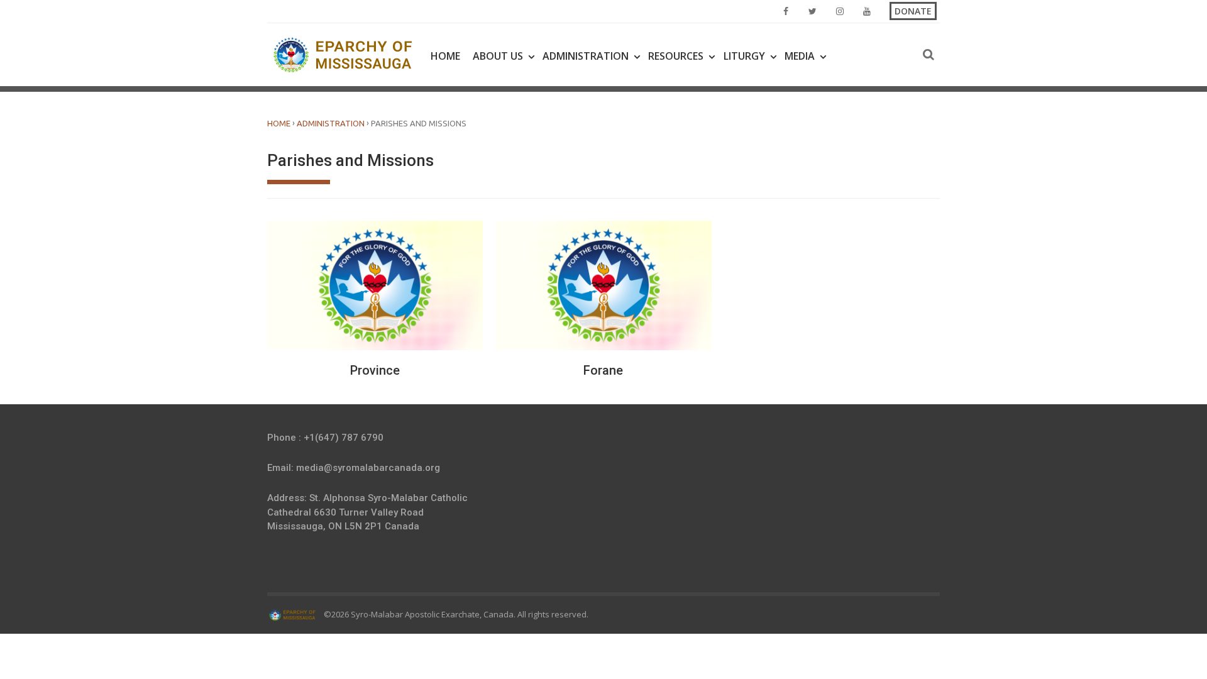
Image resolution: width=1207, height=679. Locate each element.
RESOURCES (675, 56)
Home (445, 56)
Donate (913, 11)
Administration (586, 56)
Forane (603, 370)
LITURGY (744, 56)
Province (375, 370)
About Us (498, 56)
